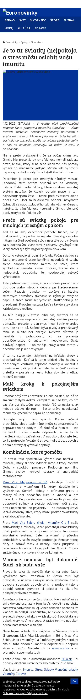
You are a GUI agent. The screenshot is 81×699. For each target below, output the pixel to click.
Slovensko (35, 42)
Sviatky (49, 669)
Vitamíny (8, 673)
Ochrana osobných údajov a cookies (25, 693)
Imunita (28, 669)
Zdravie (21, 673)
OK (74, 681)
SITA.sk (66, 659)
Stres (38, 669)
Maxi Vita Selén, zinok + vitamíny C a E (40, 522)
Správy (24, 42)
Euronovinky (11, 42)
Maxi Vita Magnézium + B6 (25, 482)
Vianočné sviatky (66, 669)
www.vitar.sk (60, 648)
